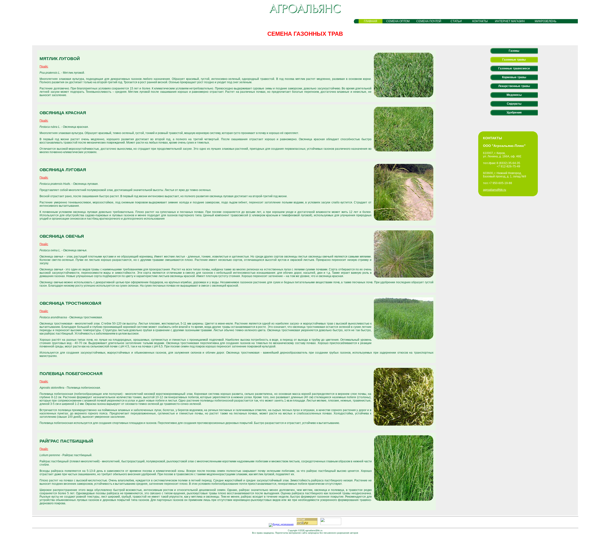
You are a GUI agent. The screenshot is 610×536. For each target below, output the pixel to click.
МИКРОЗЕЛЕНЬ (545, 21)
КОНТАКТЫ (480, 21)
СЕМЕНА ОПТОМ (398, 21)
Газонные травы (514, 59)
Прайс (44, 66)
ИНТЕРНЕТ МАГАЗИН (510, 21)
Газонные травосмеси (514, 68)
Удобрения (514, 112)
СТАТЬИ (456, 21)
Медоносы (514, 95)
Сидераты (514, 103)
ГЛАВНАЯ (370, 21)
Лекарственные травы (514, 86)
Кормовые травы (514, 77)
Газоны (514, 50)
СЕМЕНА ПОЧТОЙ (428, 21)
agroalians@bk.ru (494, 189)
